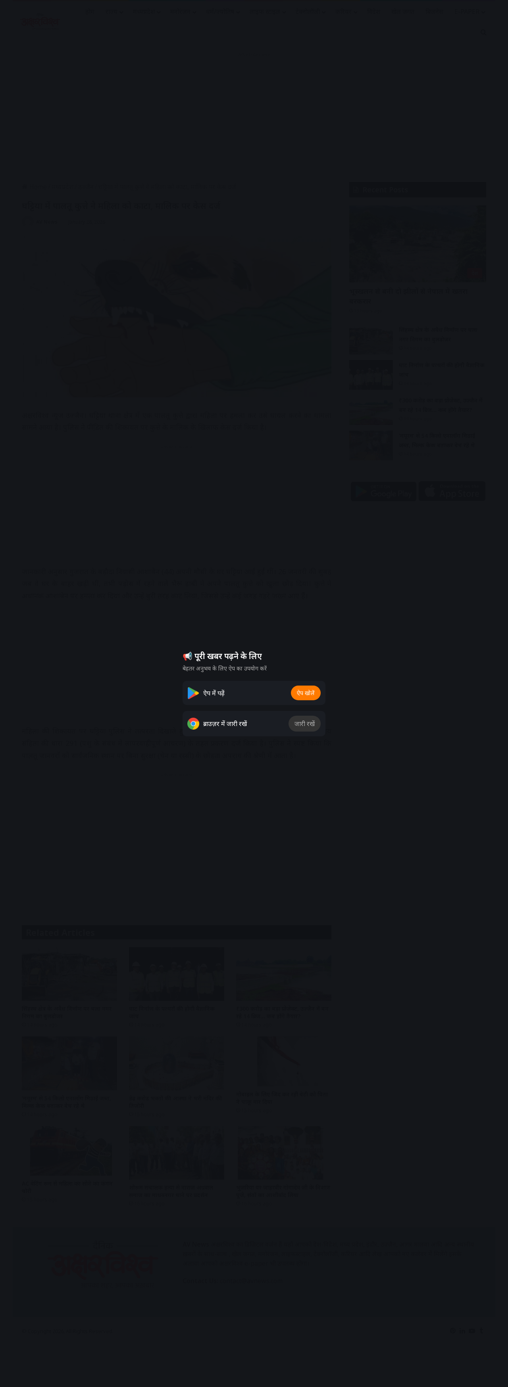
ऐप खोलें (306, 693)
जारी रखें (304, 723)
